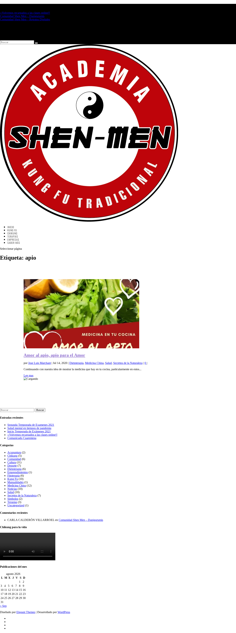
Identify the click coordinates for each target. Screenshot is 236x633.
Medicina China (94, 363)
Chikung (12, 455)
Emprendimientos (17, 472)
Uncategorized (15, 505)
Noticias (12, 488)
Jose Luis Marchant (39, 363)
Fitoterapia (13, 475)
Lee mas (28, 375)
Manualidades (15, 482)
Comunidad (14, 459)
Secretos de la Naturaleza (128, 363)
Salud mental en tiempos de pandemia (29, 428)
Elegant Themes (25, 612)
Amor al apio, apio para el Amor (54, 355)
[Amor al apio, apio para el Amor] (81, 347)
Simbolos (12, 498)
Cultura (11, 462)
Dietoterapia (76, 363)
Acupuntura (14, 452)
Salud (108, 363)
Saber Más (13, 243)
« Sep (3, 605)
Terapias (12, 502)
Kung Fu (12, 478)
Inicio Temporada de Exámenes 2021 (29, 431)
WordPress (64, 612)
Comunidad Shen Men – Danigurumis (22, 16)
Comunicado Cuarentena (21, 438)
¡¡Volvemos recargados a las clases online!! (25, 12)
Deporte (12, 465)
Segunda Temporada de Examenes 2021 (30, 424)
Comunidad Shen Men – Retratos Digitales (25, 19)
